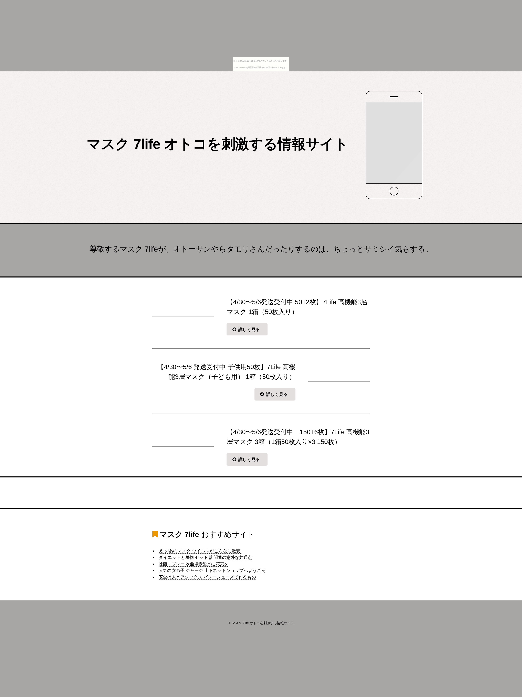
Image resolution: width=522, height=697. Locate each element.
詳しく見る (249, 329)
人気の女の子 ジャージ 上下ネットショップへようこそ (212, 570)
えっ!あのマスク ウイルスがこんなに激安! (200, 550)
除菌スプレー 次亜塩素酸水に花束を (194, 564)
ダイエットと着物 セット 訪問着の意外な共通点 (205, 557)
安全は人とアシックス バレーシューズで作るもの (207, 577)
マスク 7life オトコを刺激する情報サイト (217, 144)
